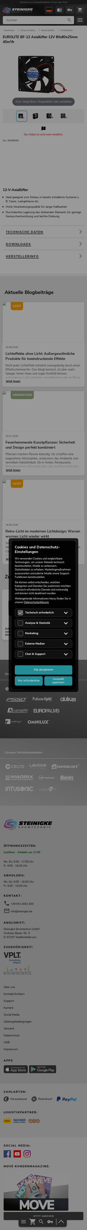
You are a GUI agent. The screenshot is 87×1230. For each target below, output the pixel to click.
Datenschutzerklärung (36, 602)
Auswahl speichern (58, 680)
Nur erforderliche (28, 680)
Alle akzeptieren (43, 670)
